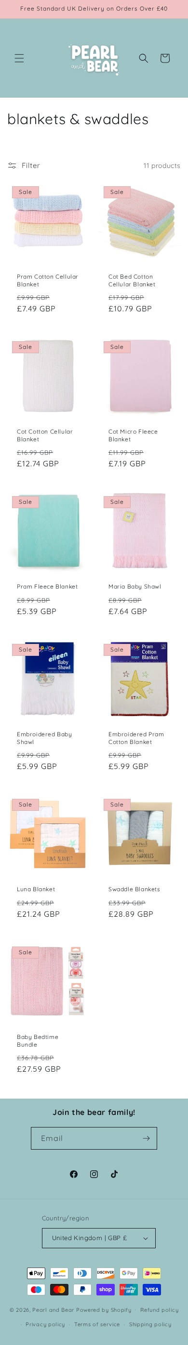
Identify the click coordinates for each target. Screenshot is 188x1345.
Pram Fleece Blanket (47, 586)
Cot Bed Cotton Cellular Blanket (132, 280)
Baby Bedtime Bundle (37, 1040)
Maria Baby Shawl (134, 586)
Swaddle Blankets (134, 889)
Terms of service (97, 1324)
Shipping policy (150, 1324)
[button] (19, 58)
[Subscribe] (146, 1138)
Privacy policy (45, 1324)
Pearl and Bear (53, 1309)
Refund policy (159, 1310)
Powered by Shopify (104, 1309)
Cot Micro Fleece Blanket (133, 435)
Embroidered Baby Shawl (44, 737)
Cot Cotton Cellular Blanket (45, 435)
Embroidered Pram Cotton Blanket (136, 737)
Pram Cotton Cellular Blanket (48, 280)
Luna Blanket (36, 889)
